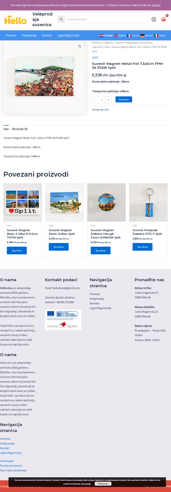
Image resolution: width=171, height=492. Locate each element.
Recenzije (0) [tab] (20, 129)
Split (107, 47)
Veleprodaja (7, 443)
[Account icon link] (153, 19)
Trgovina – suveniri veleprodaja (120, 42)
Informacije (7, 461)
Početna (96, 42)
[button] (80, 46)
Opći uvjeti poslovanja (13, 470)
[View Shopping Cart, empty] (164, 19)
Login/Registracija (11, 453)
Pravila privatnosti (11, 465)
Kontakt (5, 448)
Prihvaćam (103, 483)
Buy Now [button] (17, 250)
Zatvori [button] (156, 5)
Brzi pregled (22, 218)
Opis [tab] (6, 129)
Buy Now (124, 99)
